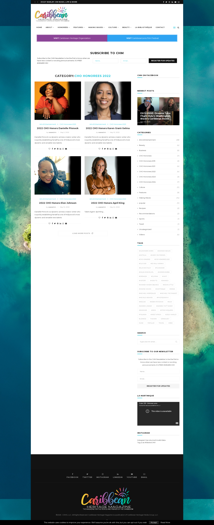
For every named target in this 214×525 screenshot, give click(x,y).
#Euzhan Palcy (145, 268)
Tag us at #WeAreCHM (146, 442)
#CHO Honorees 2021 (162, 259)
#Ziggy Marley (171, 314)
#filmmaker (159, 268)
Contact (160, 27)
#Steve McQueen (166, 310)
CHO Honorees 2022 (68, 124)
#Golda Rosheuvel (146, 272)
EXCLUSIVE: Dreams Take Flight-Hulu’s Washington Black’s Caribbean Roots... (155, 116)
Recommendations (159, 214)
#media (172, 289)
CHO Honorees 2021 (159, 166)
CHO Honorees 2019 (159, 161)
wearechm (52, 132)
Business (159, 150)
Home (39, 27)
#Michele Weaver (146, 297)
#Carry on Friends (158, 255)
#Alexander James (146, 251)
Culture (112, 27)
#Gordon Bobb (164, 272)
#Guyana (154, 276)
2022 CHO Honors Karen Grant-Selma (108, 128)
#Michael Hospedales (147, 293)
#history (142, 280)
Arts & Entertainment (48, 124)
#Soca (153, 310)
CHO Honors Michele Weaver (55, 2)
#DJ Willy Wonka (157, 263)
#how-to (153, 280)
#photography (163, 297)
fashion (153, 319)
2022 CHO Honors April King (107, 203)
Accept (154, 522)
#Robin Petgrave (156, 302)
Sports (159, 219)
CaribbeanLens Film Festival (142, 38)
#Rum (170, 302)
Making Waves (95, 27)
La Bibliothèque (143, 27)
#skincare (143, 310)
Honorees (63, 27)
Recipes (159, 208)
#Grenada (143, 276)
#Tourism (142, 314)
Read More (165, 522)
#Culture (142, 263)
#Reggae (142, 302)
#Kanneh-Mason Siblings (149, 285)
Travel (159, 224)
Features (78, 27)
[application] (158, 414)
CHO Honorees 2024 (159, 182)
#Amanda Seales (164, 251)
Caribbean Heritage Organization (72, 38)
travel (161, 323)
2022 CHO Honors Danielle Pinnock (58, 128)
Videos (159, 235)
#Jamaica (164, 280)
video (170, 323)
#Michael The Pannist (168, 293)
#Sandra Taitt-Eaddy (164, 306)
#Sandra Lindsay (145, 306)
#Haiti (164, 276)
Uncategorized (159, 229)
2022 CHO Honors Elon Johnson (57, 203)
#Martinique (160, 289)
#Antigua (142, 255)
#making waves (145, 289)
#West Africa (156, 314)
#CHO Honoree (144, 259)
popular (159, 203)
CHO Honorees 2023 (159, 177)
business (142, 319)
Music (141, 323)
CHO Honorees (159, 156)
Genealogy (165, 319)
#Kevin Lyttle (168, 285)
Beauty (126, 27)
